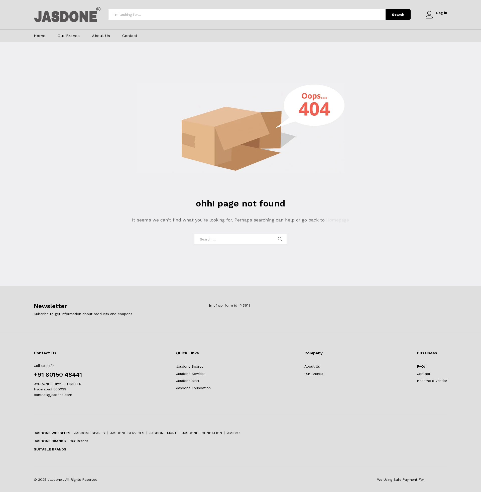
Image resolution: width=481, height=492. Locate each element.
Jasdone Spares (189, 366)
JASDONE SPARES (89, 433)
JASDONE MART (163, 433)
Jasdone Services (190, 374)
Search (398, 15)
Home (39, 36)
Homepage (337, 219)
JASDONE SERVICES (127, 433)
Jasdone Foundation (193, 388)
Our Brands (69, 36)
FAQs (421, 366)
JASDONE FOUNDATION (202, 433)
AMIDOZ (234, 433)
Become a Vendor (432, 381)
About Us (101, 36)
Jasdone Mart (187, 381)
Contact (129, 36)
